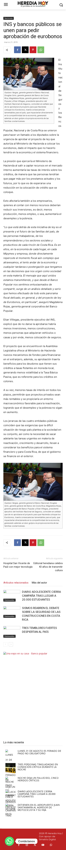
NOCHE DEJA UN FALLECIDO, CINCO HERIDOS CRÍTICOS (38, 779)
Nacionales (8, 18)
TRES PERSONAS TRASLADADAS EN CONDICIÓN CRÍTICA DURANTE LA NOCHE (38, 767)
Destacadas (9, 600)
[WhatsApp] (40, 49)
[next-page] (11, 644)
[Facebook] (17, 49)
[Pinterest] (33, 49)
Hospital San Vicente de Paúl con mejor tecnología (17, 565)
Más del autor (39, 582)
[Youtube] (43, 845)
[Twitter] (35, 845)
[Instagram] (27, 845)
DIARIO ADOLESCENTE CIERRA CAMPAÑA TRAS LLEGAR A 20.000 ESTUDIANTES (41, 595)
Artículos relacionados (15, 582)
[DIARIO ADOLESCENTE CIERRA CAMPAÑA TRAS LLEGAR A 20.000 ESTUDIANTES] (11, 596)
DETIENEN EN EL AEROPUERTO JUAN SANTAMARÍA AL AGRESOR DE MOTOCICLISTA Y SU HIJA (39, 807)
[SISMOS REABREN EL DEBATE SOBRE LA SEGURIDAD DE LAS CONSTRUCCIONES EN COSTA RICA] (11, 612)
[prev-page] (5, 644)
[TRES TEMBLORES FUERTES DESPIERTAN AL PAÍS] (11, 632)
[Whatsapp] (51, 845)
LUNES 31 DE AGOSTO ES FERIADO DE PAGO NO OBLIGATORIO (39, 752)
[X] (25, 49)
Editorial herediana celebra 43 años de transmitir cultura (48, 567)
